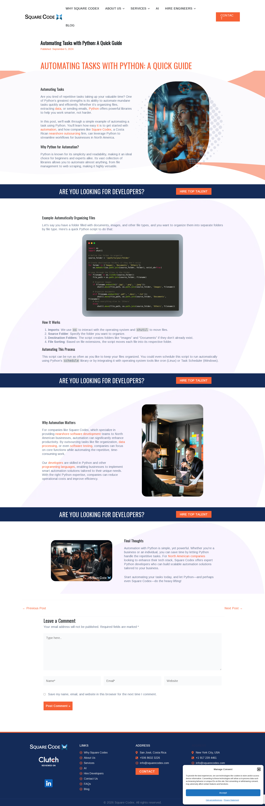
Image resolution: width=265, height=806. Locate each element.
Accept (223, 792)
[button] (258, 769)
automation (48, 129)
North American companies (186, 556)
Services (138, 8)
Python (94, 108)
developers (55, 462)
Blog (70, 25)
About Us (113, 8)
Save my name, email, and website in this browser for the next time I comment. (102, 694)
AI (157, 8)
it (98, 125)
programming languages (58, 466)
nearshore (56, 133)
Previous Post (34, 608)
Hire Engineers (178, 8)
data (58, 108)
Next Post (234, 608)
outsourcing (72, 133)
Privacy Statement (231, 800)
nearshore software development (78, 434)
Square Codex (101, 129)
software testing (81, 446)
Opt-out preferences (214, 800)
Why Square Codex (82, 8)
